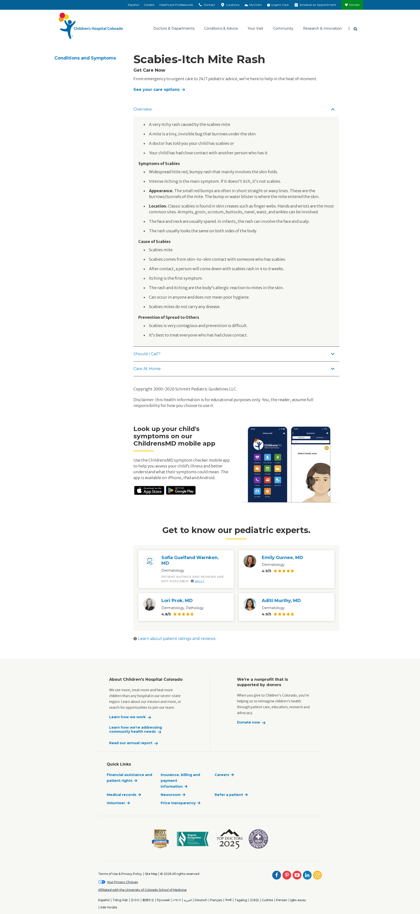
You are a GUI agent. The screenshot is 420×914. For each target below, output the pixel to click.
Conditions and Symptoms (85, 58)
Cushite (267, 900)
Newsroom (171, 795)
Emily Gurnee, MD (282, 557)
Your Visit (255, 28)
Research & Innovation (322, 28)
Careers (149, 5)
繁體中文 (148, 900)
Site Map (151, 874)
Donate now (248, 722)
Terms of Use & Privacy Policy (120, 874)
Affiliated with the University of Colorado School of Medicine (142, 890)
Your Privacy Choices (122, 882)
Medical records (121, 795)
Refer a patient (229, 795)
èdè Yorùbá (108, 907)
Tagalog (241, 900)
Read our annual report (130, 743)
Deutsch (201, 900)
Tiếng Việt (120, 900)
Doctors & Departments (173, 28)
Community (283, 28)
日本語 (254, 900)
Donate (354, 5)
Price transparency (178, 803)
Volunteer (116, 803)
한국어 (135, 900)
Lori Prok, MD (177, 600)
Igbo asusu (298, 900)
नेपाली (228, 900)
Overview (142, 109)
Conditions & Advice (221, 28)
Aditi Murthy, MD (281, 600)
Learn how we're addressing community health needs (135, 729)
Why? (199, 581)
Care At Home (147, 368)
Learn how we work (127, 717)
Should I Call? (146, 354)
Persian (281, 900)
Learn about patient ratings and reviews (176, 638)
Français (216, 900)
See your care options (156, 89)
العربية (188, 900)
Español (133, 5)
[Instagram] (317, 875)
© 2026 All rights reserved (179, 874)
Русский (163, 900)
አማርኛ (177, 900)
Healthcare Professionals (176, 5)
